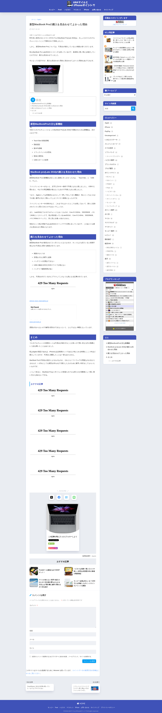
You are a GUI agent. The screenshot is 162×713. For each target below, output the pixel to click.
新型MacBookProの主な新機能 (41, 103)
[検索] (133, 108)
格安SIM (109, 243)
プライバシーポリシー (108, 707)
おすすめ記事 (38, 113)
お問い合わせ (96, 9)
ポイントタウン (113, 199)
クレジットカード (112, 144)
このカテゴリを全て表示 (119, 323)
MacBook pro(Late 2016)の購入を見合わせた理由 (47, 106)
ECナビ (110, 177)
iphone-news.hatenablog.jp (39, 301)
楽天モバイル (112, 266)
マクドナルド (111, 222)
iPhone (86, 9)
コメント (34, 605)
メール (32, 639)
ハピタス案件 (111, 160)
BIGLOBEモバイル (114, 247)
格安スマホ (111, 255)
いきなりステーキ (112, 140)
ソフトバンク (111, 152)
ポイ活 (108, 214)
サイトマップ (108, 9)
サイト (32, 648)
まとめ (34, 110)
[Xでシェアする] (51, 497)
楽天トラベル (112, 263)
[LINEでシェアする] (74, 497)
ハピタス (67, 9)
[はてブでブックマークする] (66, 497)
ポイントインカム (114, 195)
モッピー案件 (111, 231)
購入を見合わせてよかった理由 (42, 108)
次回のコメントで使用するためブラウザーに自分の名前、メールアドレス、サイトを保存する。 (62, 656)
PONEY (110, 184)
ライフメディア (113, 206)
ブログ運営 (110, 168)
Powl (60, 9)
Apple (94, 556)
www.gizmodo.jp (35, 322)
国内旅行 (109, 239)
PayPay (109, 131)
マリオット (77, 9)
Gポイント (111, 180)
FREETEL (111, 251)
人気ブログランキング (120, 24)
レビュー (109, 235)
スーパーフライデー (115, 156)
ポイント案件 (111, 210)
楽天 (108, 259)
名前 (31, 631)
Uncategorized (111, 135)
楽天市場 (111, 270)
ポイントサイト (112, 173)
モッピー (52, 9)
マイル (108, 218)
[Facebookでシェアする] (59, 497)
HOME (82, 703)
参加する (131, 325)
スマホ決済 (110, 148)
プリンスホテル (111, 164)
